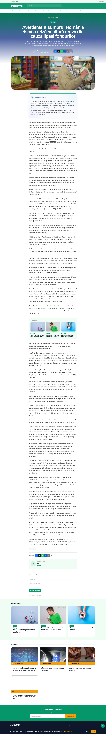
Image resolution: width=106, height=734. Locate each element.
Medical (31, 11)
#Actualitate (32, 549)
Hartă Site (94, 725)
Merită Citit (23, 11)
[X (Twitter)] (58, 51)
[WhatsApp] (61, 51)
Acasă (15, 11)
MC (38, 50)
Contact (84, 11)
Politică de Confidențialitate (84, 725)
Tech (62, 11)
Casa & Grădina (54, 11)
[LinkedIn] (64, 51)
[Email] (67, 51)
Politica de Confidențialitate (66, 731)
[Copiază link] (70, 51)
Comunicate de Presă (72, 11)
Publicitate (74, 725)
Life (45, 11)
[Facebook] (55, 51)
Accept (93, 731)
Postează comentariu (35, 590)
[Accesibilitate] (103, 726)
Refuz (87, 731)
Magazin (39, 11)
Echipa (69, 725)
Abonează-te (70, 716)
